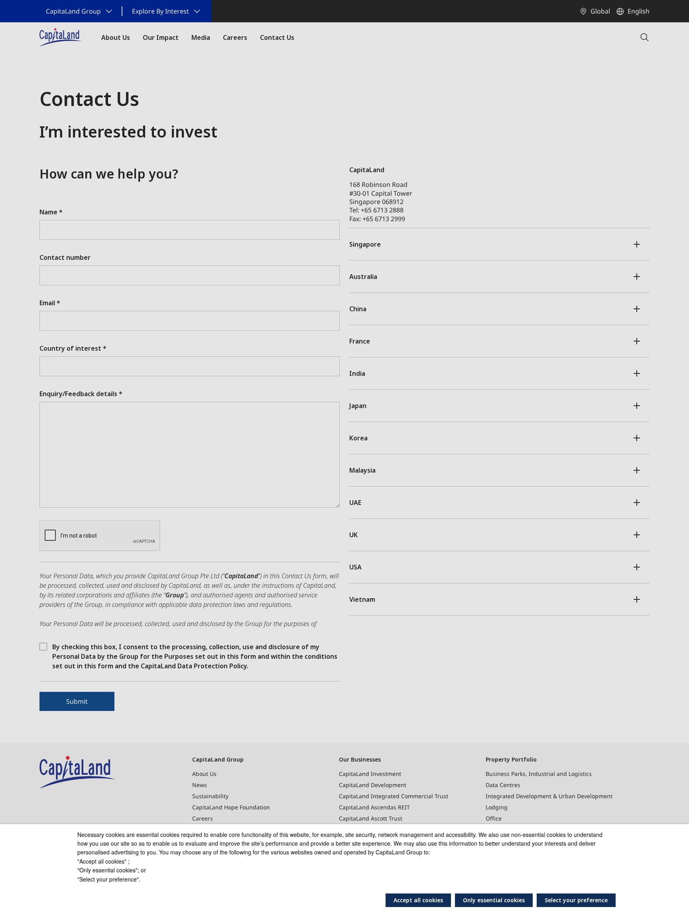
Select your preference (576, 900)
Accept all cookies (418, 900)
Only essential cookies (494, 900)
